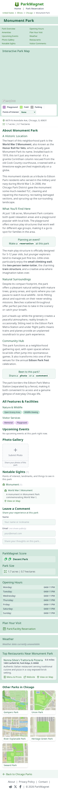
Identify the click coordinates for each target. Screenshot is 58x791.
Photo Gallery (8, 39)
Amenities (6, 32)
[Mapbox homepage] (9, 101)
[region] (29, 79)
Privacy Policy (27, 781)
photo (23, 375)
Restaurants (35, 39)
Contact (43, 781)
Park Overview (8, 28)
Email (14, 528)
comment (42, 375)
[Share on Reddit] (10, 786)
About (11, 781)
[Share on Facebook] (20, 786)
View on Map (13, 500)
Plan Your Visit (36, 32)
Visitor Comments (38, 43)
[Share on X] (15, 786)
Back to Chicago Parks (19, 774)
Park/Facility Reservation (21, 629)
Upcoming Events (10, 36)
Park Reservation (35, 8)
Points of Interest (11, 112)
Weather (33, 36)
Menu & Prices (14, 676)
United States (8, 13)
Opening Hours (37, 28)
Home (17, 8)
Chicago (29, 13)
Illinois (20, 13)
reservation (26, 243)
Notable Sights (8, 43)
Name (5, 516)
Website (31, 676)
